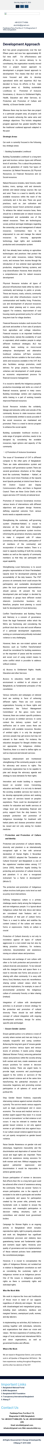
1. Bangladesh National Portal (12, 1388)
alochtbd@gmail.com (21, 25)
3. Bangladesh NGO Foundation (13, 1393)
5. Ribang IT (5, 1400)
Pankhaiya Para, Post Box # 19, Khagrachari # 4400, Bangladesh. (20, 29)
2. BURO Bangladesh (9, 1391)
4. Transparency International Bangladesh (17, 1397)
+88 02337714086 (21, 22)
